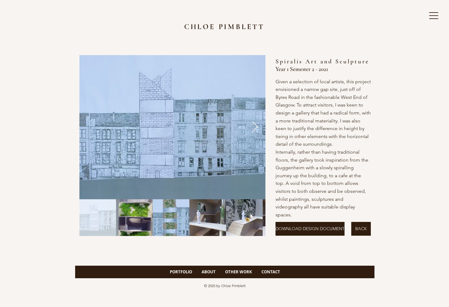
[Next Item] (254, 127)
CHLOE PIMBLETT (224, 26)
